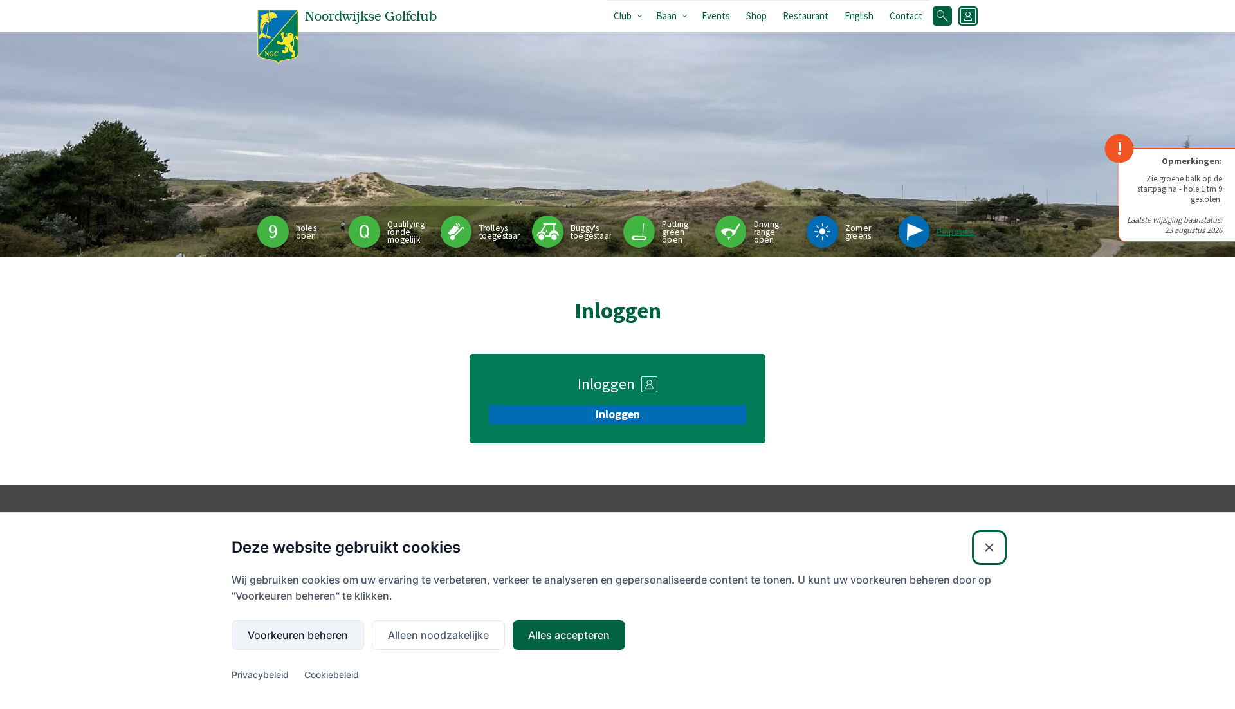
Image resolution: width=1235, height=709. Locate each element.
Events (716, 16)
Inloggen (618, 414)
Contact (906, 16)
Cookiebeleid (331, 674)
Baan (666, 16)
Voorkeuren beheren (298, 635)
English (859, 16)
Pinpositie (955, 231)
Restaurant (805, 16)
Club (623, 16)
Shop (756, 16)
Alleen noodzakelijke (438, 635)
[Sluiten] (989, 547)
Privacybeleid (260, 674)
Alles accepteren (569, 635)
